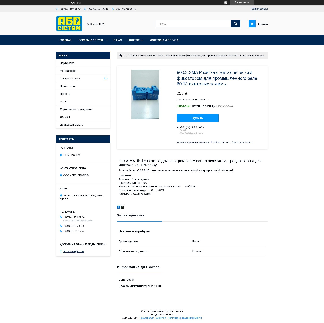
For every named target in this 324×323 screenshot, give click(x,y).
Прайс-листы (68, 86)
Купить (197, 118)
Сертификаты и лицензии (76, 109)
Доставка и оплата (164, 40)
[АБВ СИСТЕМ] (69, 30)
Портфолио (67, 63)
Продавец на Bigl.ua (162, 314)
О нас (117, 40)
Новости (65, 93)
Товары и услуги (90, 40)
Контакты (135, 40)
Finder (133, 55)
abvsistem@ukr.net (73, 251)
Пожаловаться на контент (152, 318)
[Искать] (235, 23)
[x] (122, 207)
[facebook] (118, 207)
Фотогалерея (68, 70)
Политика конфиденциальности (185, 318)
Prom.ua (178, 311)
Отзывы (65, 116)
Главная (66, 40)
